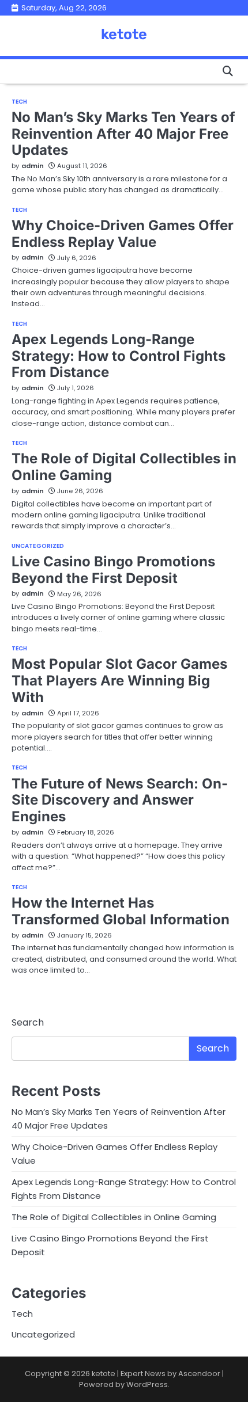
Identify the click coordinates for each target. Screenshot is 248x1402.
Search (28, 1022)
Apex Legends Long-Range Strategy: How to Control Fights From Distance (119, 356)
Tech (19, 102)
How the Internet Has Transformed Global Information (121, 911)
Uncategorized (38, 546)
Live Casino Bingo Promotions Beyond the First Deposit (113, 569)
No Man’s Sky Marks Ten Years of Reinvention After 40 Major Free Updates (123, 134)
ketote (124, 34)
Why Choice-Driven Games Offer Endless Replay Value (123, 233)
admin (32, 165)
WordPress (147, 1384)
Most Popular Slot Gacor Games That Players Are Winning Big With (119, 681)
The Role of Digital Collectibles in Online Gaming (114, 1217)
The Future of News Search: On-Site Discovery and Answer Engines (120, 800)
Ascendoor (199, 1373)
